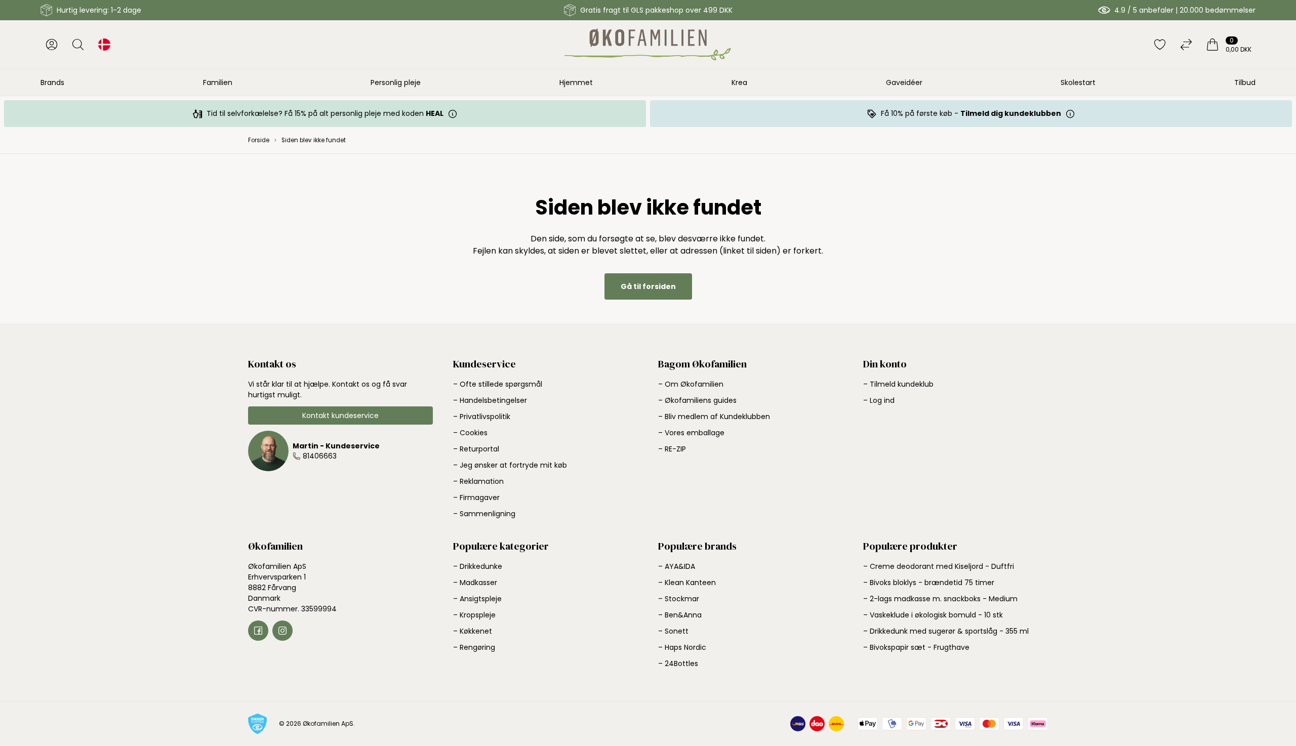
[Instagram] (282, 630)
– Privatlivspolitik (481, 416)
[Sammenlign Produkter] (1186, 44)
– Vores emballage (691, 433)
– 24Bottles (678, 663)
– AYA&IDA (676, 566)
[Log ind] (51, 44)
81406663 (320, 456)
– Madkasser (475, 582)
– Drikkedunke (477, 566)
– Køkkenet (472, 631)
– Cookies (470, 433)
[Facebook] (258, 630)
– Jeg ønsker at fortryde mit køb (510, 465)
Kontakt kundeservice (340, 415)
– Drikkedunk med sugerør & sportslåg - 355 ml (946, 631)
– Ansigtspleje (477, 599)
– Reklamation (478, 481)
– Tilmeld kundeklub (898, 384)
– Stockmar (678, 599)
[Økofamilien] (647, 44)
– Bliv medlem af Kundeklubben (714, 416)
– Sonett (673, 631)
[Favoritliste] (1160, 44)
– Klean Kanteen (687, 582)
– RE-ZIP (672, 449)
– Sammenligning (484, 514)
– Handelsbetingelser (490, 400)
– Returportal (476, 449)
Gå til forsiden (648, 286)
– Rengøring (474, 647)
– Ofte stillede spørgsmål (497, 384)
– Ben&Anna (680, 615)
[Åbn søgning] (78, 44)
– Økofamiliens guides (697, 400)
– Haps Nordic (682, 647)
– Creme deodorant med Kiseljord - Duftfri (938, 566)
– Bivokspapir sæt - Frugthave (916, 647)
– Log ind (879, 400)
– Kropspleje (474, 615)
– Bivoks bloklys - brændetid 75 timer (928, 582)
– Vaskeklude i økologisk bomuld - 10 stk (933, 615)
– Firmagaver (476, 497)
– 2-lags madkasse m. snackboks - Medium (940, 599)
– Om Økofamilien (690, 384)
